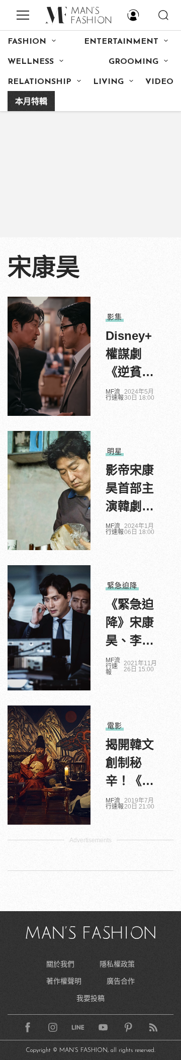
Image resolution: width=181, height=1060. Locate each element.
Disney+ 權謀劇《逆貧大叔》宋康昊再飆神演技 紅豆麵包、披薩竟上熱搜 (131, 355)
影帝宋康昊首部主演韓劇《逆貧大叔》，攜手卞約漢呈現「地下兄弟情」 (130, 489)
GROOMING (133, 62)
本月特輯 (31, 102)
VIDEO (159, 82)
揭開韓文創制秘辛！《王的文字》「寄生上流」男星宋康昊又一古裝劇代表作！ (130, 764)
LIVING (108, 82)
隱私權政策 (117, 964)
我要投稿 (90, 998)
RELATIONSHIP (39, 82)
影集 (114, 317)
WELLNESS (31, 62)
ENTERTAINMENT (121, 42)
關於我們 (60, 964)
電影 (114, 726)
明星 (114, 451)
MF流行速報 (115, 394)
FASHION (27, 42)
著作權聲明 (63, 981)
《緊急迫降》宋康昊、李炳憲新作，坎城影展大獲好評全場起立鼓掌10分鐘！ (130, 623)
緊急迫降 (122, 585)
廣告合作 (121, 981)
